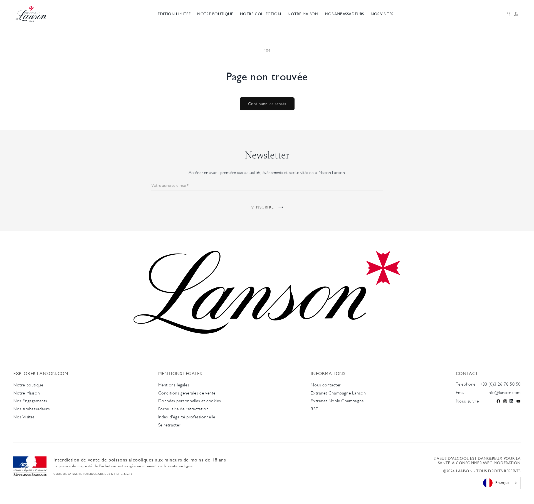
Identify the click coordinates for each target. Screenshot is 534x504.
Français (502, 482)
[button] (215, 14)
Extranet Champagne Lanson (338, 393)
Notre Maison (26, 393)
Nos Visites (24, 417)
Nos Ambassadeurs (31, 409)
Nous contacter (326, 385)
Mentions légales (173, 385)
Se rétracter (169, 425)
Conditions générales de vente (187, 393)
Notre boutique (28, 385)
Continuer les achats (267, 103)
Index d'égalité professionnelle (186, 417)
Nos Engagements (30, 401)
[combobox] (500, 483)
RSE (314, 409)
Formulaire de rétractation (183, 409)
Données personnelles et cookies (189, 401)
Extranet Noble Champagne (337, 401)
